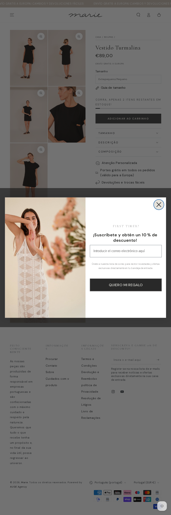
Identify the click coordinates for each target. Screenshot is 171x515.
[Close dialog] (159, 204)
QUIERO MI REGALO (125, 284)
